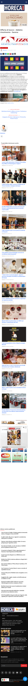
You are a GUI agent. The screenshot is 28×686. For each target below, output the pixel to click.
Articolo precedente (15, 109)
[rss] (20, 672)
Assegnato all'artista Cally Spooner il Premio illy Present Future (14, 117)
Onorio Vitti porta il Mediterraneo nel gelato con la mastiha (14, 573)
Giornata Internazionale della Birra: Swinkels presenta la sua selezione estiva (12, 591)
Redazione (2, 133)
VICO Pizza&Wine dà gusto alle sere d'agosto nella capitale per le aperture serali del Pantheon (14, 595)
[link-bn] (14, 19)
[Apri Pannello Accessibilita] (25, 679)
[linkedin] (13, 672)
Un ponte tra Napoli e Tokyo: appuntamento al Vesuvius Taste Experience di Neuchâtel (13, 551)
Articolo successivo (13, 115)
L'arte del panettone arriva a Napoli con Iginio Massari (13, 344)
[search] (26, 2)
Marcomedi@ (16, 681)
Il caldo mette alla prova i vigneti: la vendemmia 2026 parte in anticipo (13, 537)
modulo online (10, 103)
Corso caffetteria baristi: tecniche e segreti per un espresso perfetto (14, 299)
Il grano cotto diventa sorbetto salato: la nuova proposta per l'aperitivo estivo (13, 542)
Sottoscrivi (24, 665)
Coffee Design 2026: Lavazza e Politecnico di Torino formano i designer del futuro (13, 185)
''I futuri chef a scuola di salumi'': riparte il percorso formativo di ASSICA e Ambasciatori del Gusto (13, 276)
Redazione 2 (4, 324)
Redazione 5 (4, 165)
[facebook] (2, 672)
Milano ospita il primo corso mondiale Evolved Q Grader (14, 388)
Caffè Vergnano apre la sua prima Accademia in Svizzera (13, 231)
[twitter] (6, 672)
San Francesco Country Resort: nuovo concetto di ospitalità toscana (14, 569)
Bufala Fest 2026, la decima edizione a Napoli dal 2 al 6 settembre (14, 560)
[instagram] (9, 672)
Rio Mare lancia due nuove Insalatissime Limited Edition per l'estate (13, 586)
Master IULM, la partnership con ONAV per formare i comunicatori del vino (13, 321)
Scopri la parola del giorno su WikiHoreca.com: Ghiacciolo (13, 555)
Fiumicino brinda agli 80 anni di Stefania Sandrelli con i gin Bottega (18, 632)
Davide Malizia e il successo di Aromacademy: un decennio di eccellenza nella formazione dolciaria (14, 411)
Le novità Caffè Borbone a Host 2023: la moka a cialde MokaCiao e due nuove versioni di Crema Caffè (19, 640)
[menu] (1, 2)
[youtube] (17, 672)
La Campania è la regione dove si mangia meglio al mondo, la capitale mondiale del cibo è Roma (19, 648)
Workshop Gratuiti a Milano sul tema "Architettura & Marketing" (14, 112)
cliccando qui (17, 91)
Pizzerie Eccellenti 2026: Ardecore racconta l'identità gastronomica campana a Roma (12, 582)
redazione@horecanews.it (12, 615)
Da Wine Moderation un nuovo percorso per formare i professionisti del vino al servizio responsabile (13, 208)
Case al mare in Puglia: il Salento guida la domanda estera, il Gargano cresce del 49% (14, 533)
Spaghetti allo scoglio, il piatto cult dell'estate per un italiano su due (13, 577)
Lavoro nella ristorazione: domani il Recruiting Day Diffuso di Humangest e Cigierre (14, 163)
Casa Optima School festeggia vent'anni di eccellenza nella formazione (13, 253)
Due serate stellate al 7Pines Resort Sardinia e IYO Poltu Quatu (14, 564)
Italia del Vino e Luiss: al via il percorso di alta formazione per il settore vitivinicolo (13, 366)
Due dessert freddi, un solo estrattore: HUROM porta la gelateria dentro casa (13, 546)
